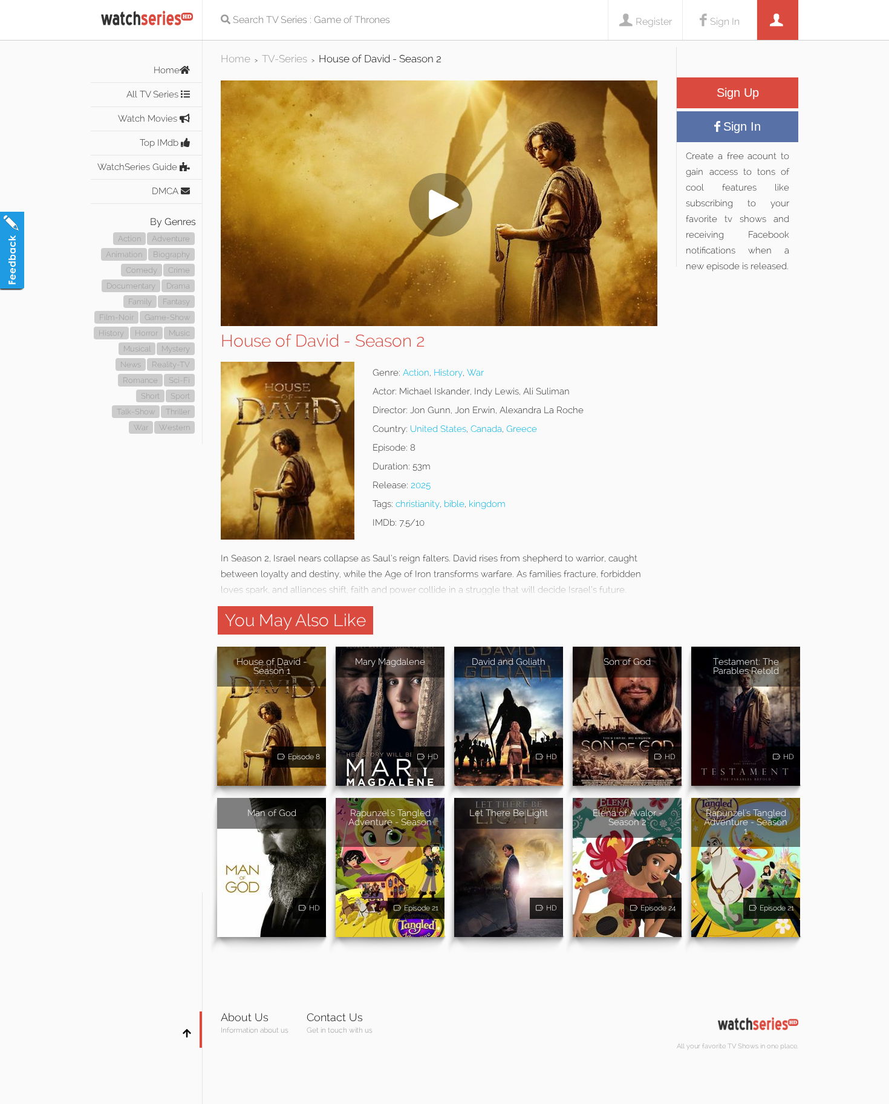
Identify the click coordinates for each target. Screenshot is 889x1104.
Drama (178, 285)
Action (129, 238)
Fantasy (176, 301)
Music (179, 333)
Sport (180, 395)
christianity (418, 503)
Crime (179, 270)
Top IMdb (160, 142)
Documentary (130, 285)
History (111, 333)
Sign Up (738, 92)
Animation (124, 254)
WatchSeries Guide (138, 167)
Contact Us (335, 1017)
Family (140, 301)
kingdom (487, 503)
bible (454, 503)
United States (438, 428)
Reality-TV (171, 364)
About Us (245, 1017)
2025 (421, 485)
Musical (137, 348)
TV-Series (284, 59)
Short (150, 395)
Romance (140, 380)
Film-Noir (116, 317)
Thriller (178, 411)
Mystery (175, 348)
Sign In (725, 21)
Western (174, 427)
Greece (521, 428)
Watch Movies (149, 118)
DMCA (166, 191)
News (130, 364)
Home (167, 70)
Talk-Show (136, 411)
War (141, 427)
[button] (439, 322)
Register (654, 21)
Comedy (141, 270)
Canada (486, 428)
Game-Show (167, 317)
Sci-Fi (179, 380)
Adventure (171, 238)
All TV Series (153, 94)
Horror (146, 333)
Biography (171, 254)
